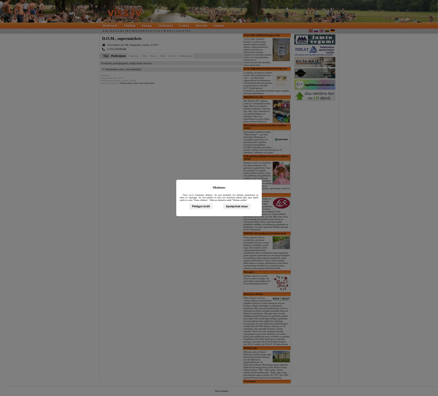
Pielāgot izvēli (201, 206)
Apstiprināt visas (237, 206)
